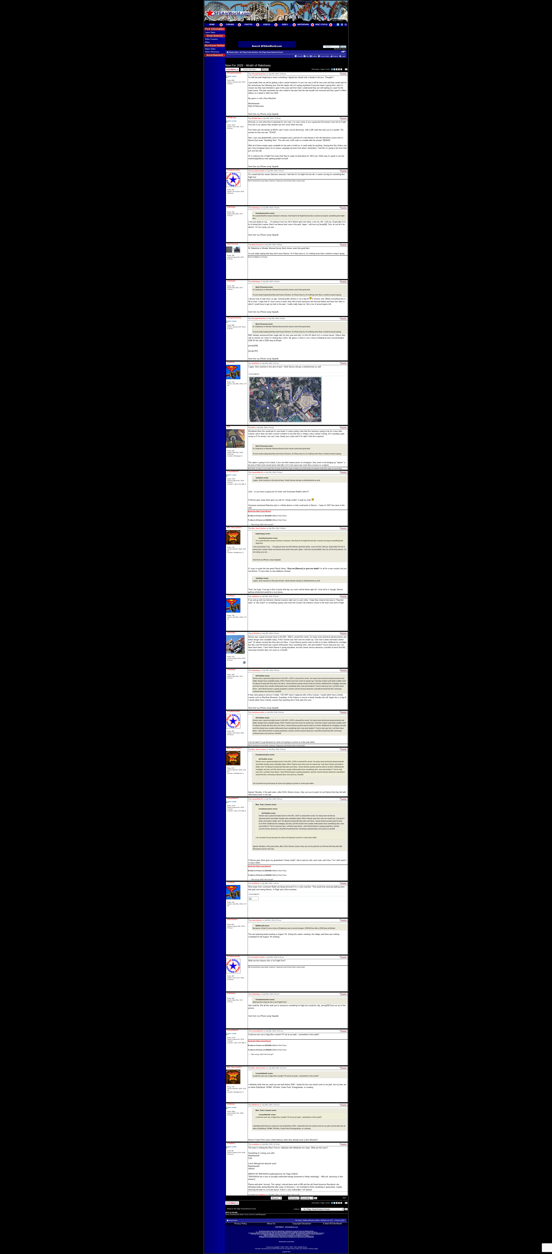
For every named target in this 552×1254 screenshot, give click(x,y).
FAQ (307, 56)
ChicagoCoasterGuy (259, 74)
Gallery (314, 56)
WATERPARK (303, 24)
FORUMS (230, 24)
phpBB (276, 1247)
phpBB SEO (286, 1252)
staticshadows (257, 920)
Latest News (210, 32)
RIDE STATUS (321, 24)
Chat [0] (300, 56)
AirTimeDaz (256, 633)
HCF (253, 427)
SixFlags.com (319, 1234)
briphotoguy (256, 207)
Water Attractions (212, 52)
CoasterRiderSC (257, 472)
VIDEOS (266, 24)
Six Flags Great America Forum (271, 52)
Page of (325, 69)
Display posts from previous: (260, 1198)
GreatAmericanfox (258, 171)
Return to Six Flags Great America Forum (241, 1209)
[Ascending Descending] (309, 1198)
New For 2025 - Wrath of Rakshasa (248, 65)
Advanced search (340, 49)
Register (335, 56)
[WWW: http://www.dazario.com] (244, 662)
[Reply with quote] (343, 73)
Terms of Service (308, 1248)
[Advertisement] (214, 109)
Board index (233, 52)
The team (298, 1220)
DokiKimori (255, 1105)
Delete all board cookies (311, 1220)
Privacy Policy (240, 1223)
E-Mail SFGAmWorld (332, 1223)
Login (343, 56)
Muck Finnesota (257, 244)
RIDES (285, 24)
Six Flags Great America (249, 52)
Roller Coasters (211, 39)
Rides (207, 42)
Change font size (343, 51)
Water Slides (210, 49)
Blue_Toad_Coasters (259, 528)
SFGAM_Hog (256, 118)
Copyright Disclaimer (301, 1223)
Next (344, 1198)
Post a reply (229, 68)
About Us (271, 1223)
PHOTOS (248, 24)
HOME (212, 24)
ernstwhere (256, 1144)
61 (346, 69)
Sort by (285, 1198)
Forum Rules (324, 56)
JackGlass (255, 363)
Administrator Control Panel (286, 1241)
